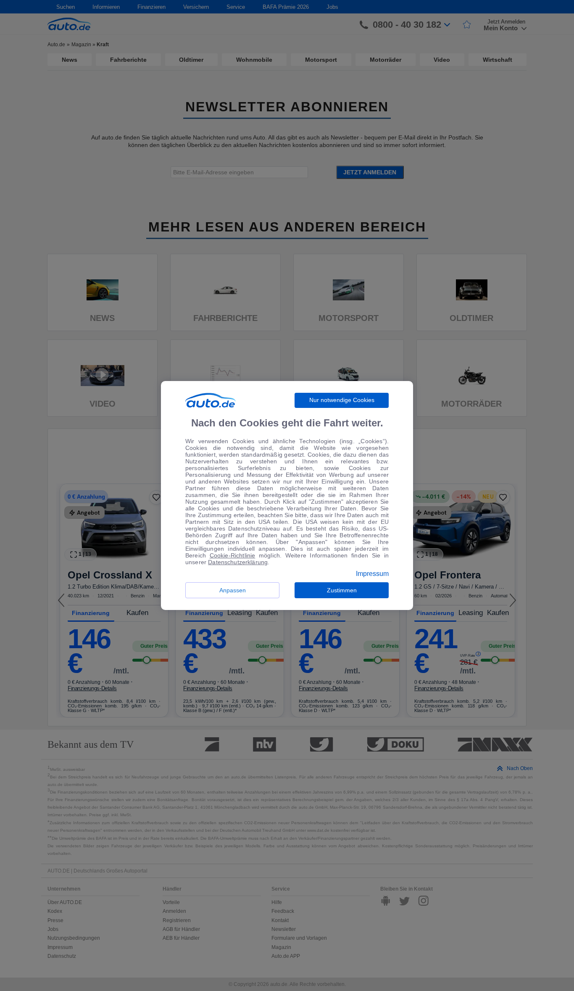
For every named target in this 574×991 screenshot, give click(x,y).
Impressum (372, 573)
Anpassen (232, 590)
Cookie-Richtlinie (232, 555)
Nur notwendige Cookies (341, 400)
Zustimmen (342, 590)
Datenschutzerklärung (238, 562)
